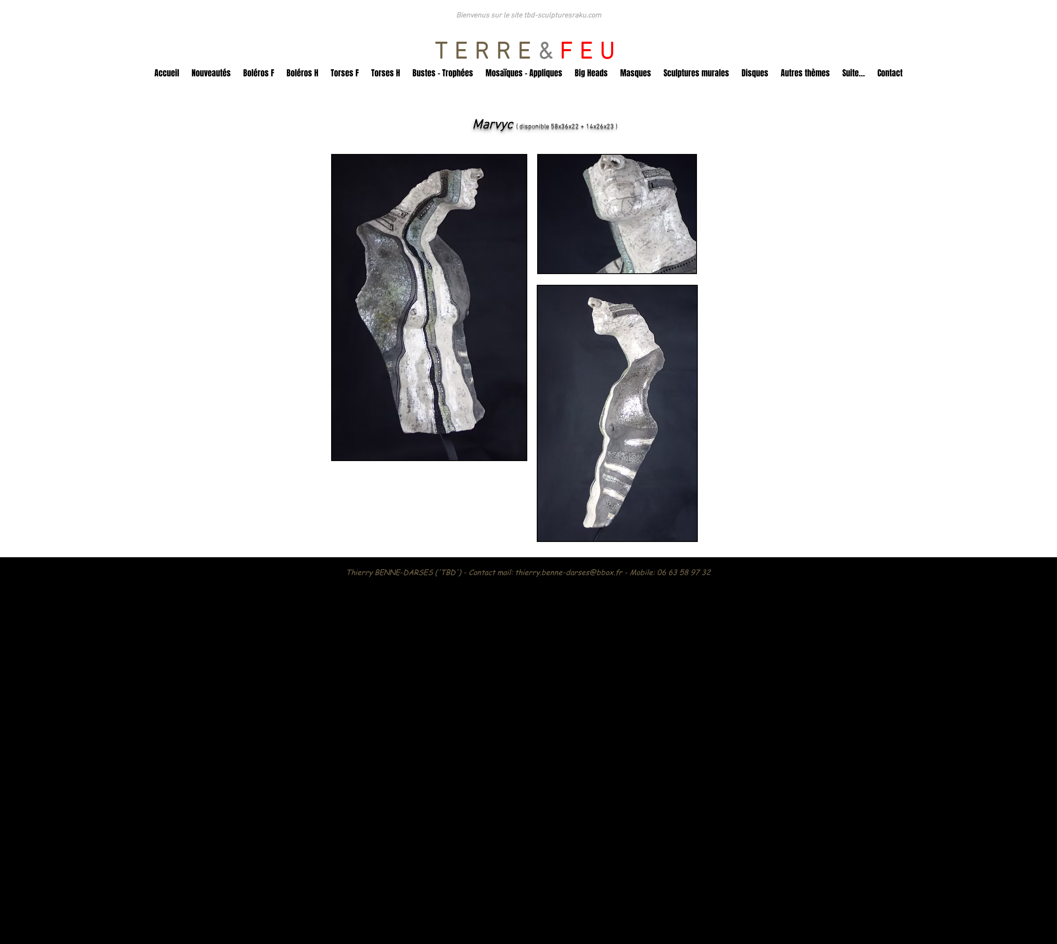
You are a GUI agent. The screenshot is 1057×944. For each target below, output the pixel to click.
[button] (211, 73)
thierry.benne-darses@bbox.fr (568, 572)
